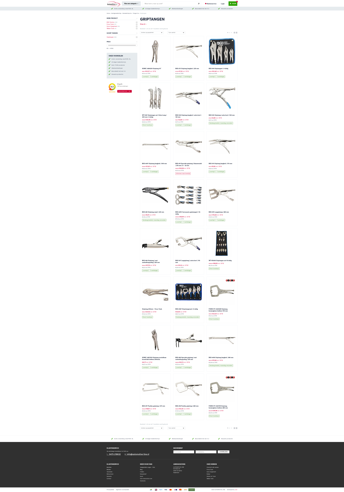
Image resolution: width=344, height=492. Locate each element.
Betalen (109, 469)
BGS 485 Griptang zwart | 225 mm (153, 212)
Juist (236, 489)
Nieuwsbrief (143, 474)
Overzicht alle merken (213, 467)
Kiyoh (141, 476)
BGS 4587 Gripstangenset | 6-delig (186, 309)
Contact (109, 478)
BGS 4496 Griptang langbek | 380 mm (221, 357)
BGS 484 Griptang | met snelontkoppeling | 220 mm (151, 261)
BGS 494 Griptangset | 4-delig (218, 68)
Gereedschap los (127, 13)
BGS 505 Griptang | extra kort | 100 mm (222, 115)
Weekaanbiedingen (177, 8)
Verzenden (109, 472)
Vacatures (142, 481)
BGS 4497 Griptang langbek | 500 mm (154, 163)
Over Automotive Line (146, 478)
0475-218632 (115, 454)
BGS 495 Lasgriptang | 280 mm (219, 212)
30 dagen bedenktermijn (152, 8)
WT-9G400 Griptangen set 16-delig (220, 260)
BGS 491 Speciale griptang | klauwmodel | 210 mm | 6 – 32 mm (188, 164)
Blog (141, 469)
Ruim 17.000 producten (118, 65)
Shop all (142, 24)
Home (108, 13)
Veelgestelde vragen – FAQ (147, 467)
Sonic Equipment (211, 472)
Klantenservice (211, 4)
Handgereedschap (116, 13)
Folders (142, 472)
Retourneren (110, 474)
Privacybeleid (110, 489)
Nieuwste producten (227, 8)
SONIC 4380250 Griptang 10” (151, 68)
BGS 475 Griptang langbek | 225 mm (187, 68)
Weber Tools (210, 478)
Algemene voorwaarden (122, 489)
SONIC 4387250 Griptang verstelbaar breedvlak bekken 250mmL (154, 358)
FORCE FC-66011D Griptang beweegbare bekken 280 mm (218, 407)
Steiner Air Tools (211, 476)
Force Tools (210, 469)
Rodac (208, 474)
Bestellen (109, 467)
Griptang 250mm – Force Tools (152, 309)
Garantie (109, 476)
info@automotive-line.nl (138, 454)
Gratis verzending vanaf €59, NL (123, 8)
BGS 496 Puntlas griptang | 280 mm (187, 406)
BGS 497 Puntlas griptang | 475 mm (153, 406)
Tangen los (136, 13)
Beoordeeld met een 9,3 (202, 8)
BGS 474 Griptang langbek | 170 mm (220, 163)
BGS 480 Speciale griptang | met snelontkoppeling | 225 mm (186, 358)
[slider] (107, 45)
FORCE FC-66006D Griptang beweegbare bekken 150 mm (218, 310)
